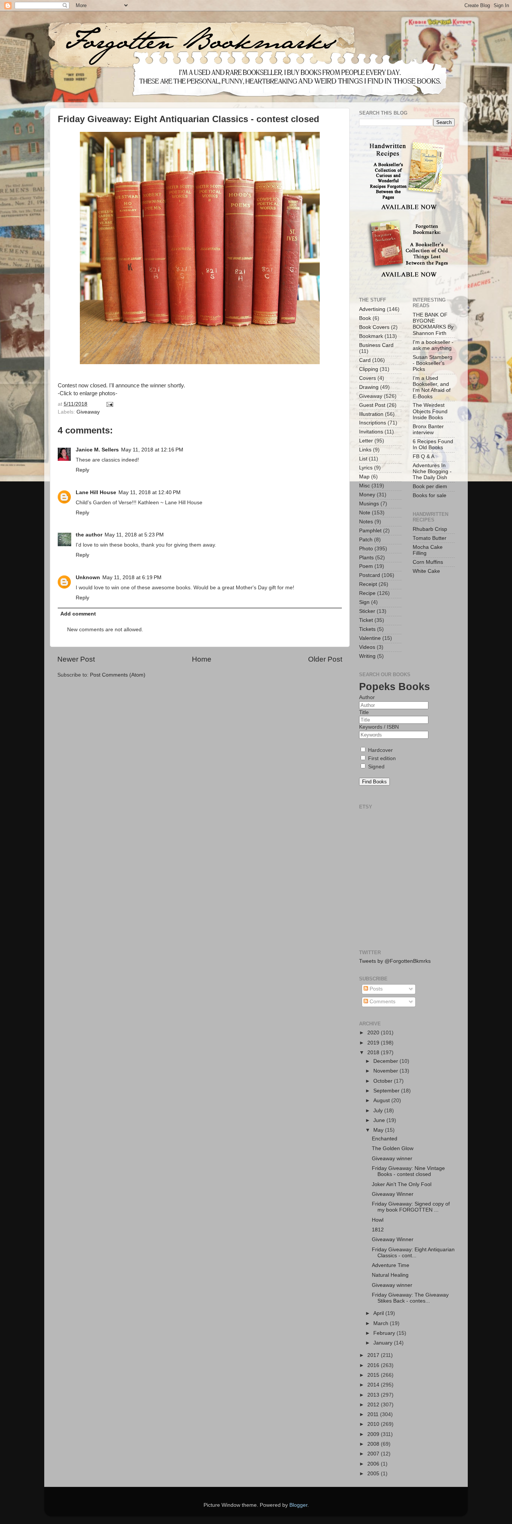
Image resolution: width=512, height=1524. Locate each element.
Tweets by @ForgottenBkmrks (395, 961)
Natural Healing (390, 1275)
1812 (378, 1230)
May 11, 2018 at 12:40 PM (149, 492)
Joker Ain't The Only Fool (401, 1184)
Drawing (369, 387)
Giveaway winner (392, 1158)
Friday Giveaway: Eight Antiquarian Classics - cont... (413, 1252)
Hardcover (380, 750)
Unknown (88, 577)
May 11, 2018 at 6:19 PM (132, 577)
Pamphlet (370, 530)
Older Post (325, 659)
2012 (374, 1404)
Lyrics (366, 468)
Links (365, 450)
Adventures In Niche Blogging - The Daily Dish (432, 471)
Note (364, 512)
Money (367, 495)
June (379, 1120)
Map (364, 477)
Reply (82, 470)
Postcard (369, 575)
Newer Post (76, 659)
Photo (366, 548)
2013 (374, 1395)
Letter (366, 441)
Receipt (368, 584)
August (382, 1100)
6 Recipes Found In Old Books (433, 444)
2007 (374, 1454)
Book (365, 318)
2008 (374, 1444)
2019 (374, 1043)
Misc (364, 486)
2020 (374, 1032)
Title (364, 712)
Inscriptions (372, 423)
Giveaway (88, 412)
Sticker (367, 611)
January (383, 1343)
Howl (377, 1220)
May (379, 1130)
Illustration (371, 414)
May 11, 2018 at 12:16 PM (152, 450)
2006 (374, 1464)
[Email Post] (109, 404)
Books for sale (429, 495)
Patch (366, 539)
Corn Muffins (428, 562)
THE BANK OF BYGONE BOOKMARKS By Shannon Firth (433, 324)
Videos (367, 647)
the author (89, 535)
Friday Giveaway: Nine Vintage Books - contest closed (408, 1171)
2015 (374, 1375)
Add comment (78, 614)
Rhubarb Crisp (430, 529)
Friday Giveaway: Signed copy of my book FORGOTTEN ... (411, 1207)
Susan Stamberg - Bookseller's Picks (432, 363)
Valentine (370, 638)
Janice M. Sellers (97, 450)
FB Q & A (423, 456)
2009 (374, 1434)
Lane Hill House (96, 492)
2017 (374, 1355)
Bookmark (371, 336)
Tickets (367, 629)
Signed (376, 766)
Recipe (367, 593)
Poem (366, 566)
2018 (374, 1052)
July (378, 1110)
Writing (367, 656)
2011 (373, 1414)
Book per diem (430, 486)
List (363, 459)
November (386, 1071)
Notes (366, 521)
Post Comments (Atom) (117, 675)
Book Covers (374, 327)
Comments (381, 1001)
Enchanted (384, 1139)
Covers (367, 378)
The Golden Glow (392, 1148)
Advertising (372, 309)
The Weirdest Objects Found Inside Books (430, 411)
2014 (374, 1385)
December (386, 1061)
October (383, 1081)
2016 (374, 1365)
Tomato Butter (429, 538)
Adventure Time (390, 1265)
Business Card (376, 345)
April (379, 1313)
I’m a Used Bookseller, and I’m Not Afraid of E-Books (432, 387)
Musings (369, 504)
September (387, 1091)
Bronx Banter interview (428, 429)
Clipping (368, 369)
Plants (366, 557)
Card (365, 360)
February (385, 1333)
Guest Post (372, 405)
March (381, 1323)
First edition (381, 758)
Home (201, 659)
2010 (374, 1424)
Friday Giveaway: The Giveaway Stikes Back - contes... (410, 1298)
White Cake (426, 571)
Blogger (298, 1505)
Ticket (366, 620)
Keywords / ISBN (379, 727)
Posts (375, 989)
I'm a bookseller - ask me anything (433, 345)
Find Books (374, 781)
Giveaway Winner (392, 1194)
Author (367, 697)
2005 (374, 1473)
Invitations (371, 432)
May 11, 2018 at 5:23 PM (134, 535)
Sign (364, 602)
